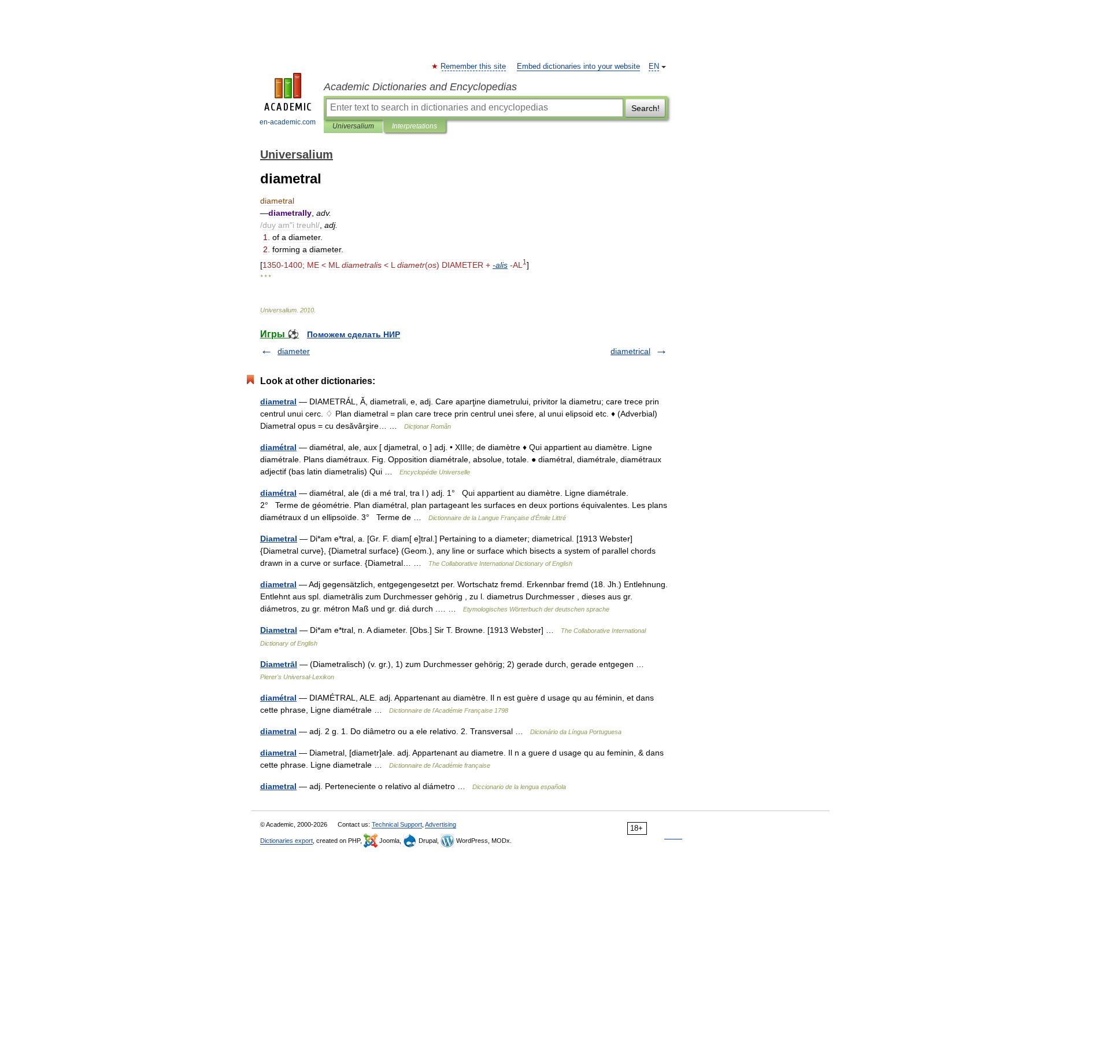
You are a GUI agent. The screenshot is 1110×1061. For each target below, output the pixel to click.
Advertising (440, 824)
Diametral (278, 538)
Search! (645, 108)
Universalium (353, 126)
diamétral (278, 447)
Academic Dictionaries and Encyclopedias (420, 87)
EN (654, 66)
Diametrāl (278, 664)
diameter (294, 351)
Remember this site (474, 66)
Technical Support (397, 824)
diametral (278, 401)
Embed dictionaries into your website (578, 66)
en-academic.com (288, 122)
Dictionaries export (286, 840)
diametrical (630, 351)
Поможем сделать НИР (353, 334)
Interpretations (414, 126)
